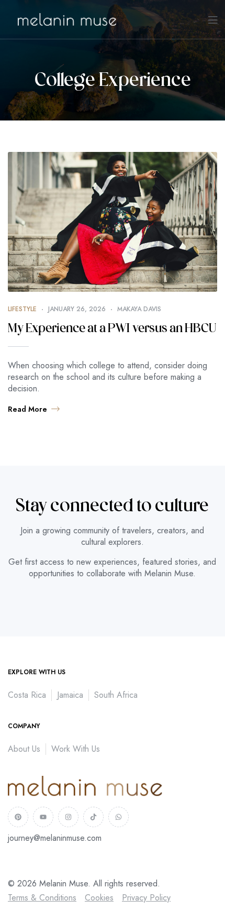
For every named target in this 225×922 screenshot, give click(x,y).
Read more (27, 409)
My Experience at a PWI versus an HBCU (112, 329)
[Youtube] (43, 817)
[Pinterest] (18, 817)
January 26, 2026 (77, 309)
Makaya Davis (139, 309)
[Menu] (212, 19)
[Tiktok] (93, 817)
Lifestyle (22, 309)
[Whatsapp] (118, 817)
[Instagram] (68, 817)
